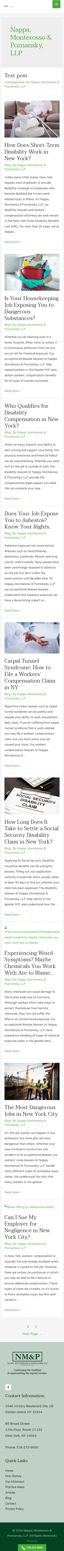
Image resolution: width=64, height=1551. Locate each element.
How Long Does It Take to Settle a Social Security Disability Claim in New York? (31, 832)
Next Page (32, 1334)
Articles (10, 1492)
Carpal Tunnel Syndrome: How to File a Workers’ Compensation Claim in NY (29, 674)
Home (9, 1470)
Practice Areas (15, 1487)
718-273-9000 (27, 1447)
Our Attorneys (14, 1481)
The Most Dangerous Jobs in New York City (31, 1111)
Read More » (12, 242)
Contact (10, 1503)
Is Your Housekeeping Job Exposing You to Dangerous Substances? (31, 308)
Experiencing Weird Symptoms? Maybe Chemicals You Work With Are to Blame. (30, 963)
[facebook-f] (8, 1387)
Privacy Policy (14, 1509)
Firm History (13, 1476)
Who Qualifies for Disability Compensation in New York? (31, 416)
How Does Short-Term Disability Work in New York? (31, 152)
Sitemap (32, 1541)
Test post (15, 75)
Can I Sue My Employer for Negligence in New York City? (27, 1227)
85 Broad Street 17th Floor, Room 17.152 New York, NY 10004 (23, 1429)
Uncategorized (14, 82)
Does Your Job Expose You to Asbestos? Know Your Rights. (31, 520)
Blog (7, 165)
